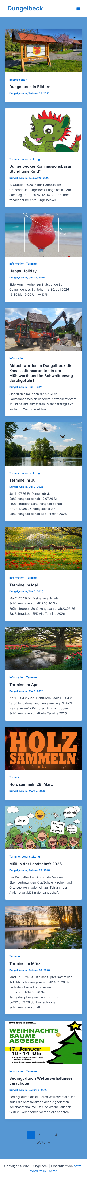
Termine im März (24, 963)
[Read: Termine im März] (43, 927)
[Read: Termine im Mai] (43, 549)
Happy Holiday (23, 271)
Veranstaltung (31, 159)
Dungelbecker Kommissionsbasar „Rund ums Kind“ (40, 169)
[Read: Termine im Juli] (43, 444)
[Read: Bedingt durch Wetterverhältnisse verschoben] (43, 1042)
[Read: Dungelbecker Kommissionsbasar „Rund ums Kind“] (43, 130)
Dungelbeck (25, 8)
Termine (14, 159)
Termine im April (24, 684)
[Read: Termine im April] (43, 648)
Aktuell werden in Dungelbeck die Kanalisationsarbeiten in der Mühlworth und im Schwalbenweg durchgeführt (41, 373)
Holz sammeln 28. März (31, 784)
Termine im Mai (23, 585)
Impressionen (18, 79)
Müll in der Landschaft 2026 (35, 864)
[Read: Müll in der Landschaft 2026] (43, 827)
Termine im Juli (23, 480)
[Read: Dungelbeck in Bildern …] (43, 50)
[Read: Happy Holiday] (43, 234)
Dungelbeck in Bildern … (32, 86)
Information (16, 263)
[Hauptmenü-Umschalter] (78, 8)
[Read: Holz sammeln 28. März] (43, 748)
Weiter (44, 1143)
